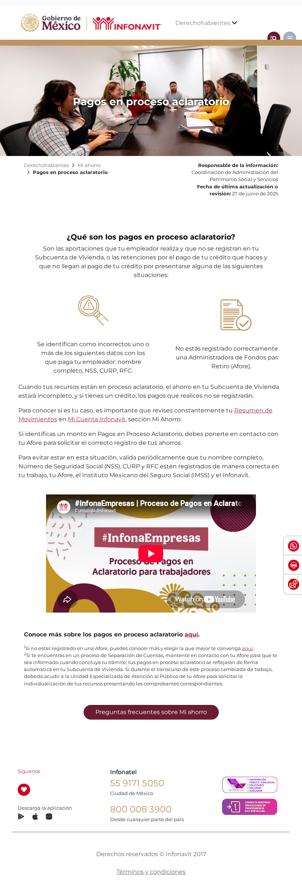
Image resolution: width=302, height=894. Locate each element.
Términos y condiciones (151, 871)
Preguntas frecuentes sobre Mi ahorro (151, 712)
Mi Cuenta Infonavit (97, 419)
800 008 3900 (141, 809)
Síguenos (29, 771)
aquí (191, 634)
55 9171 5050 (137, 783)
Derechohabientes (203, 22)
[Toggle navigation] (273, 38)
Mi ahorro (89, 165)
